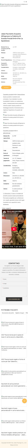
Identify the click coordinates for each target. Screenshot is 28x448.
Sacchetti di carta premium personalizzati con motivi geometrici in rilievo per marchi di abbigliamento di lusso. (14, 385)
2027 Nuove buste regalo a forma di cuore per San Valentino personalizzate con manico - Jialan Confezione (13, 360)
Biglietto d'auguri (19, 313)
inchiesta (6, 87)
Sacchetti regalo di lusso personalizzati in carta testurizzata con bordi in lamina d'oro (12, 409)
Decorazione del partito (8, 313)
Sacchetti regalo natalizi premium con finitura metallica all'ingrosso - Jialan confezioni (13, 434)
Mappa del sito (14, 445)
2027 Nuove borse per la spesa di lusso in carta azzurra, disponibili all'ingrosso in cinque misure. (12, 336)
